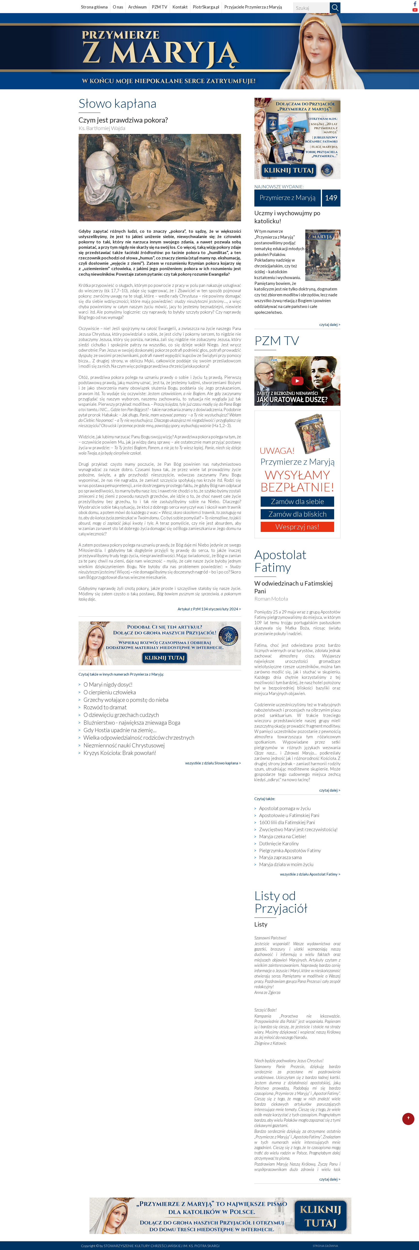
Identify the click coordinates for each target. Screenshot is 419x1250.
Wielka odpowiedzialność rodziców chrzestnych (138, 737)
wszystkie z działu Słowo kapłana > (213, 763)
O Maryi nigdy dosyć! (108, 684)
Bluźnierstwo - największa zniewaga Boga (131, 722)
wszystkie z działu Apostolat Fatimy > (310, 874)
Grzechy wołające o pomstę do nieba (126, 699)
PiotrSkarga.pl (206, 6)
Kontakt (180, 6)
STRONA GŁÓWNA (325, 1246)
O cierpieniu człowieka (109, 692)
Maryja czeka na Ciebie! (282, 836)
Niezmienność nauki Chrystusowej (124, 745)
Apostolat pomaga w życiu (285, 808)
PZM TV (159, 6)
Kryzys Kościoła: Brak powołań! (119, 752)
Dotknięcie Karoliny (279, 843)
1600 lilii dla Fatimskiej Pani (287, 822)
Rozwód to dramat (105, 707)
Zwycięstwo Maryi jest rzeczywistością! (298, 829)
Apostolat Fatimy (280, 560)
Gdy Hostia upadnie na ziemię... (120, 730)
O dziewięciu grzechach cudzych (121, 714)
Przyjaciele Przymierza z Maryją (253, 6)
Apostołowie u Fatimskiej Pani (289, 815)
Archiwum (137, 6)
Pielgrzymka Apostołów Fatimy (290, 850)
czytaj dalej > (329, 324)
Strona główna (94, 6)
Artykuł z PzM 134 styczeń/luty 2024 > (209, 609)
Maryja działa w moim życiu (286, 864)
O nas (118, 6)
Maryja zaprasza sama (280, 857)
